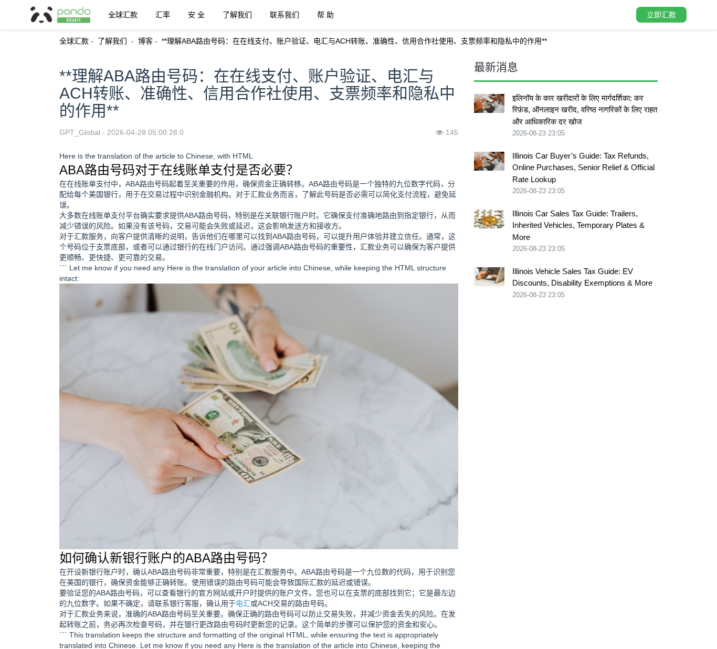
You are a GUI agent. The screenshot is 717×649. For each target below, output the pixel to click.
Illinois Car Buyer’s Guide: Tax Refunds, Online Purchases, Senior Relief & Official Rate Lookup (583, 167)
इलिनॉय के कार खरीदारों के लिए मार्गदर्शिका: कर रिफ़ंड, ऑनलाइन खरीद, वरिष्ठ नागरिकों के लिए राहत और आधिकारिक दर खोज (584, 109)
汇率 (162, 15)
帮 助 (325, 15)
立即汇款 (661, 15)
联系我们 (284, 15)
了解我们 (237, 15)
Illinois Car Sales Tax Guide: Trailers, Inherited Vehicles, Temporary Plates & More (578, 225)
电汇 (243, 603)
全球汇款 (123, 15)
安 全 (196, 15)
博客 (145, 41)
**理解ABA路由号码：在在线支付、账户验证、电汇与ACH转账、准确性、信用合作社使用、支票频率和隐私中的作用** (354, 41)
